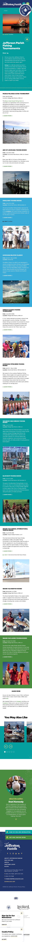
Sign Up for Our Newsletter (20, 832)
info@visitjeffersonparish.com (15, 878)
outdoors (8, 211)
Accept (4, 939)
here (7, 698)
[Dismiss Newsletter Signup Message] (21, 913)
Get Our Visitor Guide (17, 837)
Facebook (5, 703)
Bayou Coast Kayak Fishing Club (13, 101)
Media (6, 862)
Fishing (6, 65)
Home (5, 10)
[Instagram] (16, 819)
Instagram (19, 701)
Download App (9, 881)
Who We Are (8, 860)
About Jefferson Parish (13, 858)
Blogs (6, 866)
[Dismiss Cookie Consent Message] (21, 929)
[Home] (12, 4)
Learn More (7, 386)
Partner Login (9, 864)
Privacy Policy (21, 886)
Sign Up (4, 924)
